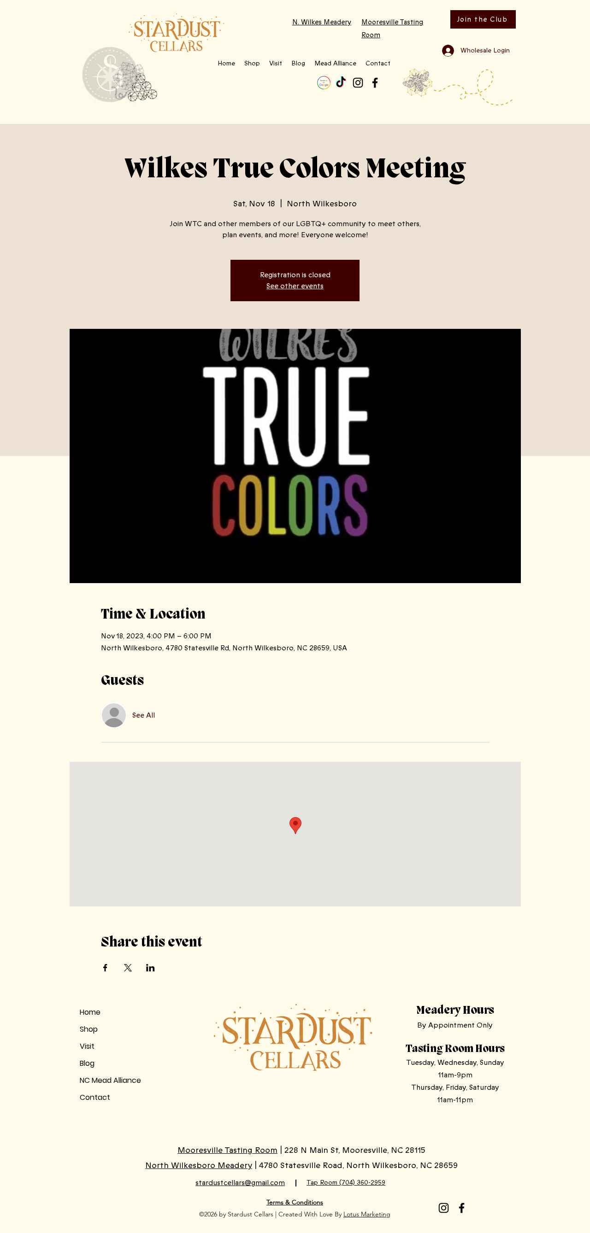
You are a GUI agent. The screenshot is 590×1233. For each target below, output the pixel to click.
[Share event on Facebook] (105, 967)
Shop (89, 1029)
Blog (87, 1063)
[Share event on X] (128, 967)
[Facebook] (375, 82)
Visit (87, 1046)
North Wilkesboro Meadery (198, 1165)
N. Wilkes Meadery (321, 22)
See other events (295, 286)
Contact (95, 1097)
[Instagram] (358, 82)
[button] (252, 63)
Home (90, 1012)
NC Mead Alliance (110, 1080)
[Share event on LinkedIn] (150, 967)
